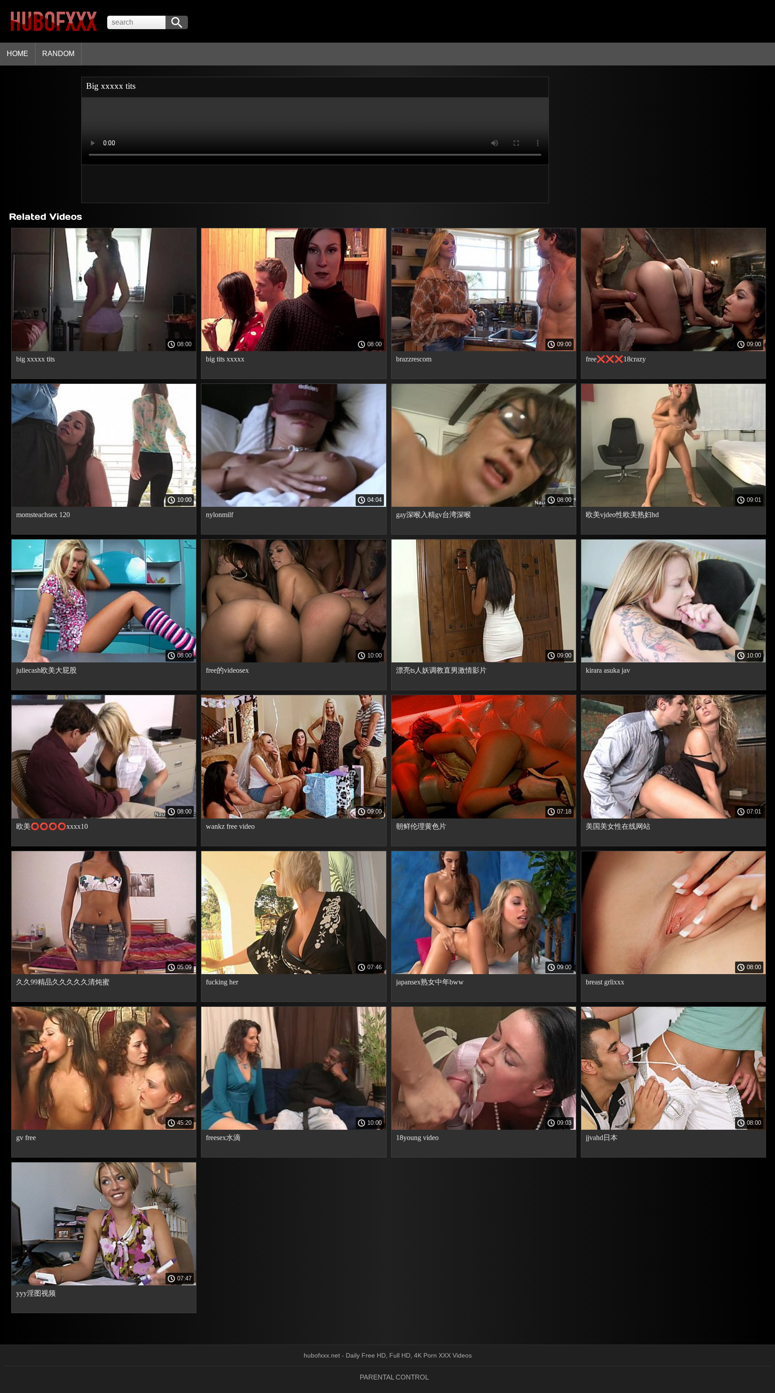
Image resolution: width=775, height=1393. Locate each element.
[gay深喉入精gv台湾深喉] (484, 504)
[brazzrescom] (484, 349)
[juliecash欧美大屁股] (104, 660)
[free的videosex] (293, 660)
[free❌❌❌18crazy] (673, 349)
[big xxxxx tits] (104, 349)
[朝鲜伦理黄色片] (484, 816)
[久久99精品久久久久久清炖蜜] (104, 971)
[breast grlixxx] (673, 971)
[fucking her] (293, 971)
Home (17, 53)
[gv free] (104, 1127)
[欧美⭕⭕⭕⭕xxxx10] (104, 816)
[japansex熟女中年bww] (484, 971)
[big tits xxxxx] (293, 349)
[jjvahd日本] (673, 1127)
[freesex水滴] (293, 1127)
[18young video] (484, 1127)
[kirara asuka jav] (673, 660)
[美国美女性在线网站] (673, 816)
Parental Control (394, 1377)
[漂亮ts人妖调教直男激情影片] (484, 660)
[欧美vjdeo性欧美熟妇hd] (673, 504)
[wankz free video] (293, 816)
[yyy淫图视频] (104, 1283)
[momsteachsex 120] (104, 504)
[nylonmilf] (293, 504)
